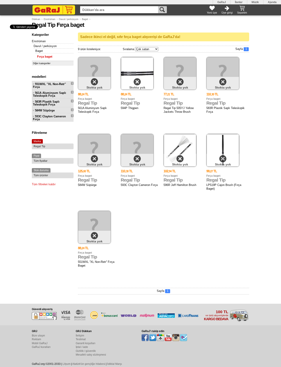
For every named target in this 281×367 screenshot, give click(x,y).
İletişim (80, 335)
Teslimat (81, 339)
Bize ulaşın (38, 335)
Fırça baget (44, 56)
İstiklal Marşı (114, 363)
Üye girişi (227, 12)
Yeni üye (212, 12)
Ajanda (272, 2)
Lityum (66, 363)
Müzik (255, 2)
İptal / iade (82, 347)
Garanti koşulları (85, 343)
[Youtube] (168, 337)
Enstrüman (49, 19)
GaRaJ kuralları (41, 347)
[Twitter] (152, 337)
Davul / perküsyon (68, 19)
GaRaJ (221, 2)
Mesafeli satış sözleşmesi (91, 354)
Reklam (36, 339)
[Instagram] (175, 337)
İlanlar (239, 2)
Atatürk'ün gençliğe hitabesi (88, 363)
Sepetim (242, 12)
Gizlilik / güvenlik (86, 350)
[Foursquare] (183, 337)
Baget (85, 19)
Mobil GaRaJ (39, 343)
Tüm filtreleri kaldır (44, 184)
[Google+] (160, 337)
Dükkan (36, 19)
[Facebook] (145, 337)
